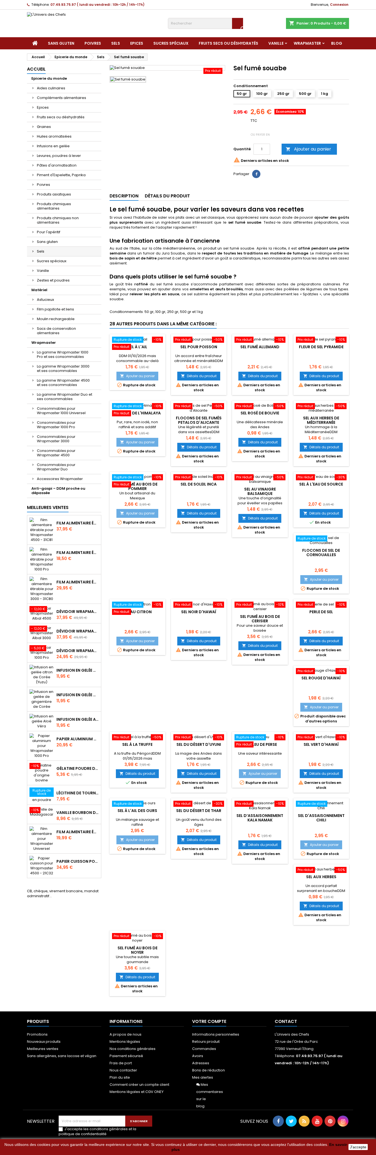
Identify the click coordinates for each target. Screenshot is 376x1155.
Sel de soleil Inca (199, 484)
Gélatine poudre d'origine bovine (77, 768)
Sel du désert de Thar (198, 810)
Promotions (37, 1034)
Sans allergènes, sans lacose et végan (61, 1055)
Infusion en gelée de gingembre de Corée (77, 695)
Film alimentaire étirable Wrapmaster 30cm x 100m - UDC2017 (77, 832)
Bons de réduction (208, 1070)
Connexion (339, 4)
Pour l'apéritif (48, 232)
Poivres (93, 43)
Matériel (39, 290)
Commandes (204, 1048)
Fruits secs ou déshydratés (228, 43)
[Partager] (256, 174)
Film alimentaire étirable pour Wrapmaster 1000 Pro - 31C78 (77, 552)
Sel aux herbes (321, 877)
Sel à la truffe (137, 744)
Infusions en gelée (53, 146)
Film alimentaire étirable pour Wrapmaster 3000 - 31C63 (77, 582)
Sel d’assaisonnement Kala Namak (259, 818)
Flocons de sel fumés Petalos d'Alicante (199, 420)
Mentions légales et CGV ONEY (137, 1091)
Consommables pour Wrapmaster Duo (56, 467)
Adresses (200, 1063)
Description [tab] (124, 196)
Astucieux (45, 299)
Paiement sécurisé (126, 1055)
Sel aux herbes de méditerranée (321, 420)
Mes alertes (202, 1077)
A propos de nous (125, 1034)
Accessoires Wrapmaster (60, 478)
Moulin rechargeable (56, 318)
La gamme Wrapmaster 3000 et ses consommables (63, 368)
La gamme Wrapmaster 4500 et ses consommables (63, 382)
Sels (115, 43)
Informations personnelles (215, 1034)
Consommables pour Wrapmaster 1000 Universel (61, 411)
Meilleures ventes (42, 1048)
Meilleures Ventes (48, 507)
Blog (336, 43)
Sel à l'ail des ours (137, 810)
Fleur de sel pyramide (321, 347)
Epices (136, 43)
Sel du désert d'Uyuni (198, 744)
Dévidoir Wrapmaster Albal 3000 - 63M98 (77, 631)
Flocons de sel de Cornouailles (321, 553)
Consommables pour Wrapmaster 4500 (56, 453)
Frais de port (121, 1063)
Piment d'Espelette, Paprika (61, 175)
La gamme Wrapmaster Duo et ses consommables (64, 396)
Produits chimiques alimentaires (54, 206)
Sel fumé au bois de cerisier (260, 619)
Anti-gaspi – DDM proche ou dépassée (58, 490)
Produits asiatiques (54, 194)
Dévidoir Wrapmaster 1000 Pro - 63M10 (77, 650)
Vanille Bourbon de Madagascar (77, 812)
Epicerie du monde (49, 78)
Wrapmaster (307, 43)
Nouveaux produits (44, 1041)
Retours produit (206, 1041)
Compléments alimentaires (61, 97)
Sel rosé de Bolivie (260, 413)
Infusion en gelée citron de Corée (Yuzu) (77, 670)
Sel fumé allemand (259, 347)
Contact (286, 1021)
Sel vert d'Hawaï (321, 744)
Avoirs (197, 1055)
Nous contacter (123, 1070)
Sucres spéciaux (171, 43)
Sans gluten (61, 43)
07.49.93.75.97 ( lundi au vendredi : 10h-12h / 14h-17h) (97, 4)
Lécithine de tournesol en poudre (77, 793)
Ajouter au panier (308, 149)
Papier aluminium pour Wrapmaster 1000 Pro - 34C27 (77, 739)
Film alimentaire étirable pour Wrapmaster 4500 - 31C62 (77, 523)
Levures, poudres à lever (59, 155)
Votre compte (209, 1021)
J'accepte (358, 1147)
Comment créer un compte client (139, 1084)
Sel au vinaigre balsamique (260, 491)
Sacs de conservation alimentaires (56, 331)
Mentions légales (125, 1041)
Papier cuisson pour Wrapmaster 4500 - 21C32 (77, 861)
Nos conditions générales (133, 1048)
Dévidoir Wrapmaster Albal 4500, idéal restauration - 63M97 (77, 611)
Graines (44, 126)
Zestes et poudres (53, 280)
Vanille (276, 43)
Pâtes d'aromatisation (57, 165)
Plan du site (120, 1077)
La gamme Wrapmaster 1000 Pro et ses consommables (62, 354)
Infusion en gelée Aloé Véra (77, 719)
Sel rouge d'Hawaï (321, 678)
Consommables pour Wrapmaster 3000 (56, 439)
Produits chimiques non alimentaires (58, 220)
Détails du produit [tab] (167, 196)
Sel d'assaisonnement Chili (321, 818)
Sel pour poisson (198, 347)
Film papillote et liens (55, 309)
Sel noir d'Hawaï (198, 612)
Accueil (36, 69)
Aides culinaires (51, 88)
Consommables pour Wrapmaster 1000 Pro (56, 425)
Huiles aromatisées (54, 136)
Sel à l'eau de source (321, 484)
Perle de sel (321, 612)
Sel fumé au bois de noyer (137, 950)
